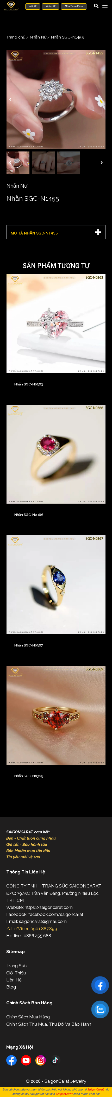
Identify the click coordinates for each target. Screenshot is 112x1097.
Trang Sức (16, 965)
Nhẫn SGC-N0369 (28, 776)
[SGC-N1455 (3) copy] (56, 99)
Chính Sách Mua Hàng (28, 1016)
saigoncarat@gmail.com (43, 921)
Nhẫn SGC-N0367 (28, 645)
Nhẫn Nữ (38, 37)
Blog (11, 987)
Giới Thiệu (16, 972)
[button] (10, 99)
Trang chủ (16, 37)
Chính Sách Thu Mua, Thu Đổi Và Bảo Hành (48, 1024)
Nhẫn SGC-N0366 (28, 515)
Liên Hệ (14, 979)
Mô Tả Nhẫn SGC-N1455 (34, 233)
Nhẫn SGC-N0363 (28, 384)
